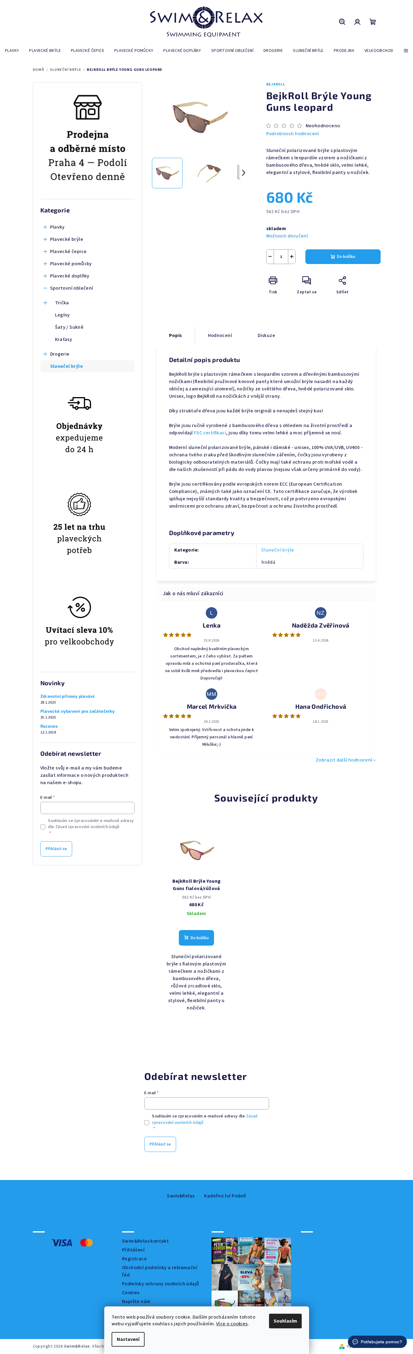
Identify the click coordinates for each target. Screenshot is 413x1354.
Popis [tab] (175, 335)
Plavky (57, 227)
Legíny (62, 315)
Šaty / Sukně (69, 327)
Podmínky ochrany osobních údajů (160, 1283)
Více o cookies (232, 1323)
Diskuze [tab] (266, 335)
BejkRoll (275, 84)
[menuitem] (12, 51)
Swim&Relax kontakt (145, 1241)
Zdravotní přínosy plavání (67, 696)
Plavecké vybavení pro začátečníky (77, 711)
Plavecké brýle (66, 239)
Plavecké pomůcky (71, 263)
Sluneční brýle (66, 366)
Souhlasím (285, 1321)
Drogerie (60, 354)
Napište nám (136, 1301)
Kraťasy (63, 339)
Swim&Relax (180, 1196)
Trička (62, 302)
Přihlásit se (56, 849)
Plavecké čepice (68, 251)
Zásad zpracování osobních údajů (87, 827)
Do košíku (346, 257)
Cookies (131, 1292)
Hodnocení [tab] (220, 335)
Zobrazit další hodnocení (344, 760)
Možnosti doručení (287, 236)
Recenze (49, 726)
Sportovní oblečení (71, 288)
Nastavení (128, 1339)
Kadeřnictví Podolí (225, 1196)
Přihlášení (133, 1250)
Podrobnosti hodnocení (292, 133)
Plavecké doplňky (70, 276)
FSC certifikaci (210, 432)
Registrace (134, 1258)
